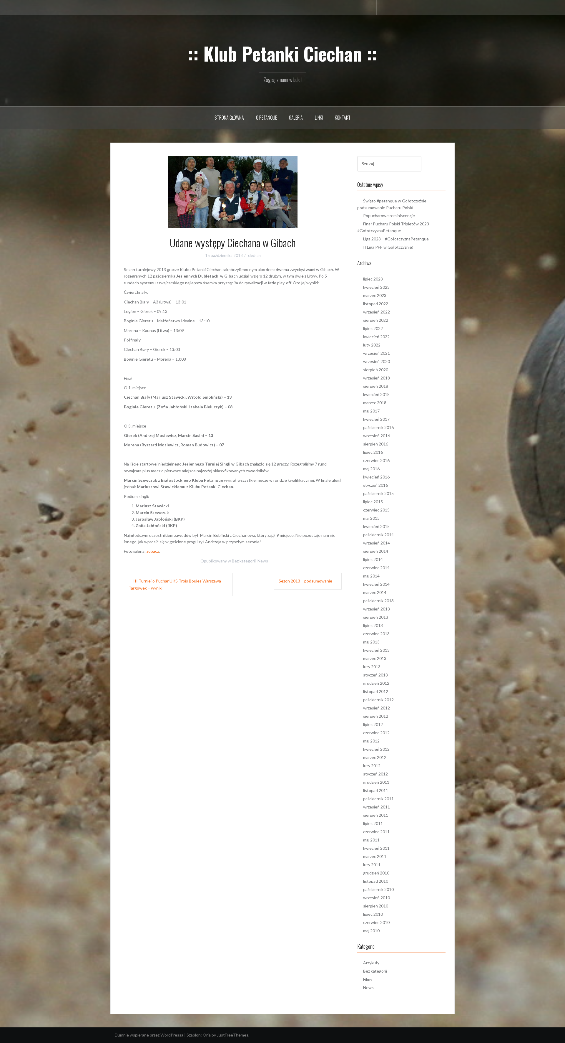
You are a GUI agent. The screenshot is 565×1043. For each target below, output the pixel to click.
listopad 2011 (375, 790)
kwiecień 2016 (376, 476)
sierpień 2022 (375, 320)
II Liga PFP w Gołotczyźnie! (388, 247)
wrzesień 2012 (376, 707)
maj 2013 (371, 641)
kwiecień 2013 (376, 650)
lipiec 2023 (373, 278)
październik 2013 (378, 600)
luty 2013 (371, 666)
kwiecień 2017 (376, 419)
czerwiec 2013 (376, 633)
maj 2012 (371, 740)
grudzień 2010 (376, 872)
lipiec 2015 (373, 501)
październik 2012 (378, 699)
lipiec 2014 (373, 559)
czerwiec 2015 (376, 509)
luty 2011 (371, 864)
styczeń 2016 (375, 485)
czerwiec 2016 (376, 460)
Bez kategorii (244, 560)
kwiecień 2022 (376, 336)
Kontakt (342, 117)
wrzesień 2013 (376, 608)
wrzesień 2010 (376, 897)
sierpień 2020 (375, 369)
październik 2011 (378, 798)
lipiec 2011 (373, 823)
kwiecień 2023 (376, 287)
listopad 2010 (375, 881)
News (262, 560)
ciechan (254, 255)
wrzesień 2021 (376, 353)
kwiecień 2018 (376, 394)
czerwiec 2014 (376, 567)
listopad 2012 (375, 691)
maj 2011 (371, 839)
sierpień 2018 (375, 386)
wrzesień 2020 (376, 361)
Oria (207, 1034)
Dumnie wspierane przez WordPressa (149, 1034)
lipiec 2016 (373, 452)
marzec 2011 (374, 856)
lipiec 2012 (373, 724)
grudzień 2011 (376, 782)
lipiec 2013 (373, 625)
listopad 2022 (375, 303)
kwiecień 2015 (376, 526)
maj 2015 (371, 518)
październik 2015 (378, 493)
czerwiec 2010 (376, 922)
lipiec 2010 (373, 914)
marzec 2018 (374, 402)
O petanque (266, 117)
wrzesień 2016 (376, 435)
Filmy (367, 979)
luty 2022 (371, 344)
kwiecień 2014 (376, 584)
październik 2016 (378, 427)
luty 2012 (371, 765)
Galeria (296, 117)
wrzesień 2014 (376, 542)
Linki (319, 117)
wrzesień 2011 (376, 806)
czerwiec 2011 (376, 831)
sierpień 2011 (375, 815)
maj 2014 (371, 575)
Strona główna (229, 117)
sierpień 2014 (375, 551)
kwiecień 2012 (376, 749)
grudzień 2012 (376, 683)
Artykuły (371, 962)
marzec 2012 (374, 757)
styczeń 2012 (375, 773)
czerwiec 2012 (376, 732)
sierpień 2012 (375, 716)
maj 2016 (371, 468)
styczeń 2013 (375, 674)
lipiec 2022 (373, 328)
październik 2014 (378, 534)
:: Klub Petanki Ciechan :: (282, 53)
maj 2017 (371, 410)
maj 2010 (371, 930)
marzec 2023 (374, 295)
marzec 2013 (374, 658)
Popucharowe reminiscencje (389, 215)
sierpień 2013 (375, 617)
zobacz (153, 551)
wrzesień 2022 (376, 311)
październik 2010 (378, 889)
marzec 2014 (374, 592)
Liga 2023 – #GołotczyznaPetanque (396, 238)
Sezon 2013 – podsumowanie (305, 580)
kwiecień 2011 (376, 848)
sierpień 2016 (375, 443)
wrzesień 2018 (376, 377)
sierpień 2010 (375, 905)
